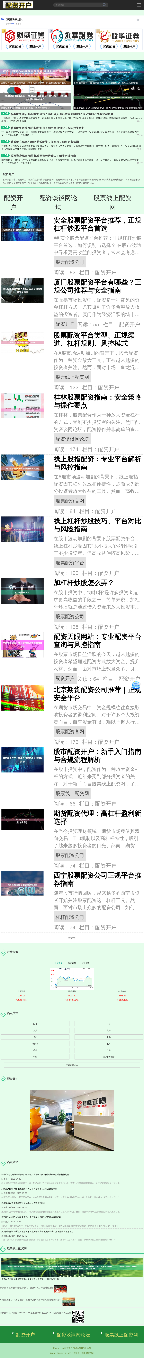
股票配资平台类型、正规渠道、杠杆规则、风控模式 (94, 339)
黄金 (109, 1030)
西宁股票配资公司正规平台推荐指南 (97, 879)
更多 (138, 19)
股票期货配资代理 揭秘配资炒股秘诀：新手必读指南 (43, 156)
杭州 (35, 1050)
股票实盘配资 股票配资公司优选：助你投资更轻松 (26, 108)
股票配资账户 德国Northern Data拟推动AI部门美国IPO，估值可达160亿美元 (35, 1312)
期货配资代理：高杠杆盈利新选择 (97, 817)
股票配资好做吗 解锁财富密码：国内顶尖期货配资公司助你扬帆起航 (108, 108)
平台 (109, 1023)
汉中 (109, 1050)
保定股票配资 (109, 1056)
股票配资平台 (70, 562)
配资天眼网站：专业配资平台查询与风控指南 (97, 640)
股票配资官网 (70, 500)
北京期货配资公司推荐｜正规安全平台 (97, 693)
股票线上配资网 (72, 376)
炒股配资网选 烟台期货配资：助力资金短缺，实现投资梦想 (48, 128)
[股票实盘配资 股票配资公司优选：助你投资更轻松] (35, 97)
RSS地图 (77, 1348)
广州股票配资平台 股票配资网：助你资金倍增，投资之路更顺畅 (106, 82)
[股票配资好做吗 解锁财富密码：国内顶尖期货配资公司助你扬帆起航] (108, 97)
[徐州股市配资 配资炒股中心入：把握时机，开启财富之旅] (60, 1289)
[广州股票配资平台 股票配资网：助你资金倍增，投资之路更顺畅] (108, 72)
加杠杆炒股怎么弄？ (84, 582)
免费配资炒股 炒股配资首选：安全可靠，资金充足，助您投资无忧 (30, 1279)
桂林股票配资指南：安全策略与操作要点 (97, 401)
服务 (109, 1043)
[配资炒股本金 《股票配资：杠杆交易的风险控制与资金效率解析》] (68, 1302)
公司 (35, 1037)
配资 (35, 1023)
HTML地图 (86, 1348)
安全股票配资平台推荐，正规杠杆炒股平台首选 (97, 224)
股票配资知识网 (78, 1353)
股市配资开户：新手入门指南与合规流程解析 (97, 755)
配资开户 (65, 323)
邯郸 (35, 1056)
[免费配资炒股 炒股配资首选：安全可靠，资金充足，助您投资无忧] (72, 1267)
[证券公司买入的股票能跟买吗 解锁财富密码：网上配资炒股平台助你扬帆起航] (35, 72)
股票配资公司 (70, 261)
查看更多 (72, 937)
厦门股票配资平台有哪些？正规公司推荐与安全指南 (97, 286)
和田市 (35, 1043)
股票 (109, 1037)
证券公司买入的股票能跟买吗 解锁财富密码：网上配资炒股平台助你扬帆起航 (36, 82)
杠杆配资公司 (70, 916)
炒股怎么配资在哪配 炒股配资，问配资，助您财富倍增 (45, 142)
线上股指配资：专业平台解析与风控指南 (97, 462)
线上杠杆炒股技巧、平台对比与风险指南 (97, 524)
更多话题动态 (72, 1064)
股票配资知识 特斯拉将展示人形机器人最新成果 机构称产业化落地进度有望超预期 (62, 114)
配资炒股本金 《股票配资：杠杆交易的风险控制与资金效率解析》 (31, 1299)
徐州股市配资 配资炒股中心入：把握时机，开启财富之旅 (26, 1287)
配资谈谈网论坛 (72, 438)
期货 (35, 1030)
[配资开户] (18, 4)
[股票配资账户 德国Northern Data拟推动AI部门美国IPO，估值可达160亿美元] (78, 1316)
